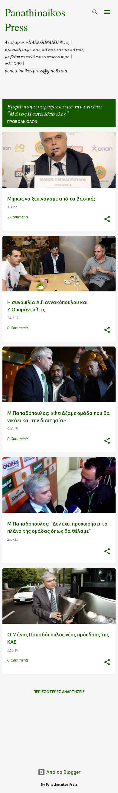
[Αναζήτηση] (95, 12)
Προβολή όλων (22, 122)
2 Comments (17, 217)
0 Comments (17, 328)
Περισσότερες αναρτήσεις (59, 692)
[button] (107, 219)
